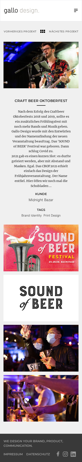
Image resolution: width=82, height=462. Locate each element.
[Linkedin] (73, 454)
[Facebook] (57, 454)
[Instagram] (65, 454)
